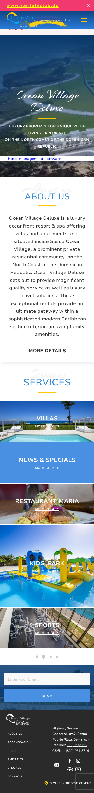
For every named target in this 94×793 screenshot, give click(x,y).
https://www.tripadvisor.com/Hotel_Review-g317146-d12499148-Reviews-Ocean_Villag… (70, 769)
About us (15, 733)
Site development (77, 783)
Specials (14, 768)
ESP (68, 19)
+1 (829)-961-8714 (75, 750)
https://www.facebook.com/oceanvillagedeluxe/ (70, 761)
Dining (12, 751)
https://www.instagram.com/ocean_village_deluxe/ (78, 761)
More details (47, 350)
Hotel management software (34, 158)
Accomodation (19, 742)
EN (59, 19)
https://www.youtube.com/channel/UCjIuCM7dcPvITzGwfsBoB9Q (78, 769)
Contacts (15, 776)
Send (47, 696)
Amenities (15, 759)
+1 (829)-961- (77, 745)
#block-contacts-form (56, 765)
